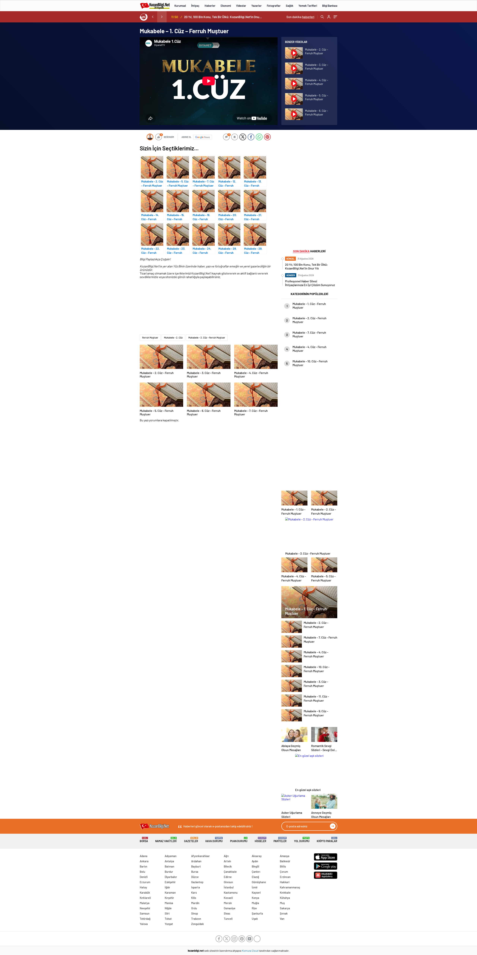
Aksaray (257, 856)
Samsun (144, 913)
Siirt (167, 913)
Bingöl (255, 866)
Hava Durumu (214, 840)
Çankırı (256, 871)
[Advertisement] (115, 190)
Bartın (143, 866)
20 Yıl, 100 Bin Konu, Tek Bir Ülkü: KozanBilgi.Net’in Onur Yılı (223, 17)
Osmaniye (229, 908)
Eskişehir (170, 882)
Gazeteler (191, 840)
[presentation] (152, 16)
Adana (143, 856)
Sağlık (289, 5)
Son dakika (300, 17)
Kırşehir (169, 897)
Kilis (193, 897)
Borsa (144, 840)
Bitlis (283, 866)
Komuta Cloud (250, 950)
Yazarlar (256, 5)
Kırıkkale (285, 892)
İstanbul (229, 887)
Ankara (144, 861)
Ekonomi (226, 5)
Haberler (210, 5)
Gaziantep (197, 882)
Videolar (241, 5)
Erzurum (145, 882)
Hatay (143, 887)
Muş (282, 903)
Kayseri (256, 892)
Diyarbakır (171, 876)
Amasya (284, 856)
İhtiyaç (195, 5)
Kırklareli (145, 897)
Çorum (284, 871)
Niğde (168, 908)
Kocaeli (228, 897)
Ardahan (196, 861)
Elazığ (255, 876)
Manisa (169, 903)
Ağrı (226, 856)
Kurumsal (180, 5)
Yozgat (169, 924)
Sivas (227, 913)
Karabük (145, 892)
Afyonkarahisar (200, 856)
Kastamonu (231, 892)
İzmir (255, 887)
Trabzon (196, 918)
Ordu (194, 908)
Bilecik (228, 866)
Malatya (144, 903)
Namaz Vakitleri (166, 840)
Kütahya (285, 897)
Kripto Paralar (327, 840)
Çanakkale (230, 871)
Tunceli (228, 918)
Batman (169, 866)
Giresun (228, 882)
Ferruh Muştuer (150, 337)
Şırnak (284, 913)
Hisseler (260, 840)
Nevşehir (145, 908)
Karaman (170, 892)
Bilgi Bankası (329, 5)
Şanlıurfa (257, 913)
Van (282, 918)
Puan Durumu (238, 840)
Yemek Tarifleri (307, 5)
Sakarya (285, 908)
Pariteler (280, 840)
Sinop (194, 913)
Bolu (142, 871)
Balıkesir (285, 861)
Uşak (255, 918)
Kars (194, 892)
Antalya (169, 861)
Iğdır (167, 887)
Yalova (144, 924)
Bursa (194, 871)
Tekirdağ (145, 918)
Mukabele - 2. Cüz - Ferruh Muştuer (206, 337)
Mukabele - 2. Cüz (173, 337)
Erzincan (285, 876)
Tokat (168, 918)
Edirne (228, 876)
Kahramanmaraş (290, 887)
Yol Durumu (301, 840)
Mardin (195, 903)
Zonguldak (197, 924)
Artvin (227, 861)
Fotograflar (274, 5)
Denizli (144, 876)
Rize (254, 908)
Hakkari (284, 882)
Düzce (195, 876)
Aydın (255, 861)
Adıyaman (170, 856)
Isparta (195, 887)
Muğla (255, 903)
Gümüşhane (259, 882)
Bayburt (196, 866)
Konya (255, 897)
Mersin (228, 903)
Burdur (169, 871)
